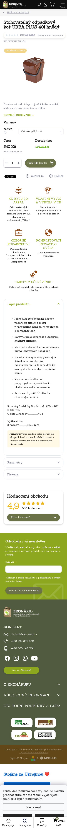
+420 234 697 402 (22, 641)
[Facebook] (7, 658)
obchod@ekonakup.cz (24, 634)
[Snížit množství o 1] (6, 163)
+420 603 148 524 (22, 648)
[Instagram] (16, 658)
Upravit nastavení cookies (33, 752)
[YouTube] (34, 658)
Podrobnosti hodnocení (50, 35)
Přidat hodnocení (20, 517)
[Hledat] (39, 4)
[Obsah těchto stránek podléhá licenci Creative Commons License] (45, 734)
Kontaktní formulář (21, 670)
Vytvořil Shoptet (20, 758)
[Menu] (62, 4)
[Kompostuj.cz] (45, 722)
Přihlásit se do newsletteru (24, 590)
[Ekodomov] (21, 734)
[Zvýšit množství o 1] (18, 163)
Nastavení (33, 807)
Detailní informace (17, 115)
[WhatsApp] (24, 658)
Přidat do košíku (37, 162)
